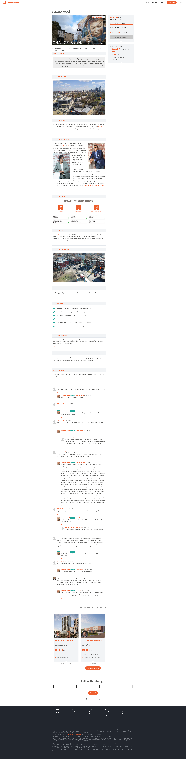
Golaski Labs (87, 185)
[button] (57, 97)
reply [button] (58, 392)
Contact (124, 711)
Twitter (123, 713)
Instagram (124, 717)
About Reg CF (92, 717)
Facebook (124, 715)
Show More (55, 70)
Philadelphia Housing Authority (60, 240)
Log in (181, 2)
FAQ (162, 2)
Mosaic (64, 145)
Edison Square (100, 185)
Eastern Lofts (93, 185)
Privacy (74, 715)
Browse (90, 711)
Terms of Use (75, 717)
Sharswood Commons (58, 234)
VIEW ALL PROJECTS (93, 668)
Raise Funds (108, 711)
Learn (107, 713)
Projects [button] (154, 2)
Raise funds (172, 2)
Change (147, 2)
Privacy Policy (78, 734)
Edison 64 (57, 187)
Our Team (75, 711)
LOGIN (53, 385)
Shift (69, 145)
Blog (74, 713)
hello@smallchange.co (84, 753)
